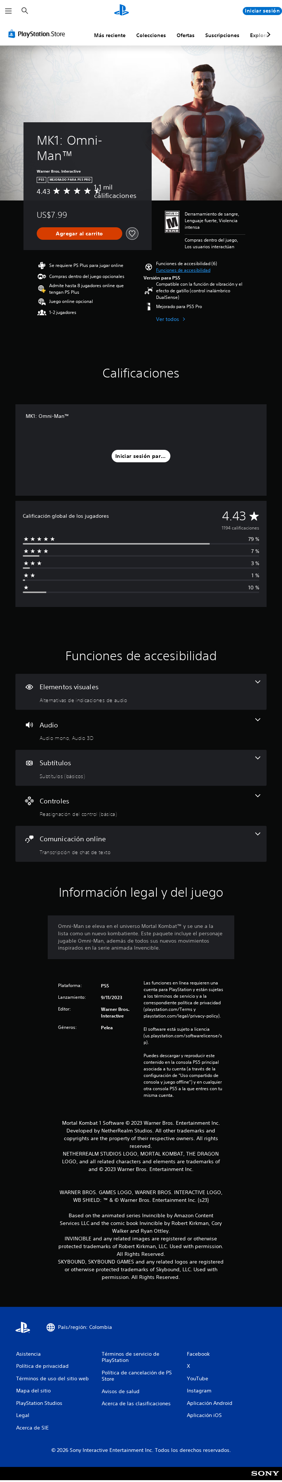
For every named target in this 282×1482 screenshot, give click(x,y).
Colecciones (151, 35)
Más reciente (110, 35)
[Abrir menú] (8, 11)
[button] (183, 270)
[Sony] (265, 1478)
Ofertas (186, 35)
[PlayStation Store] (38, 34)
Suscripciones (222, 35)
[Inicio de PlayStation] (121, 11)
